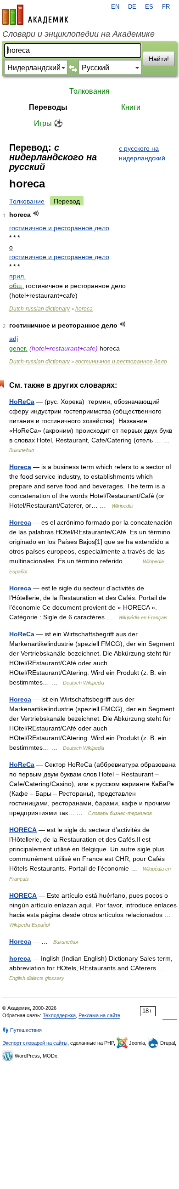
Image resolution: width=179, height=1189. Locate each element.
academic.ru (35, 15)
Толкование (27, 201)
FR (166, 7)
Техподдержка (59, 1015)
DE (132, 7)
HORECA (23, 829)
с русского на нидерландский (142, 153)
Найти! (159, 58)
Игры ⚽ (48, 123)
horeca (84, 309)
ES (149, 7)
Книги (130, 107)
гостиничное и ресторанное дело (59, 228)
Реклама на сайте (99, 1015)
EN (115, 7)
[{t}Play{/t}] (36, 213)
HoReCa (21, 401)
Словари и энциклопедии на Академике (78, 34)
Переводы (48, 107)
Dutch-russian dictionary (39, 309)
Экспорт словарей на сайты (34, 1043)
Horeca (20, 466)
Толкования (89, 91)
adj (13, 338)
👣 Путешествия (22, 1030)
